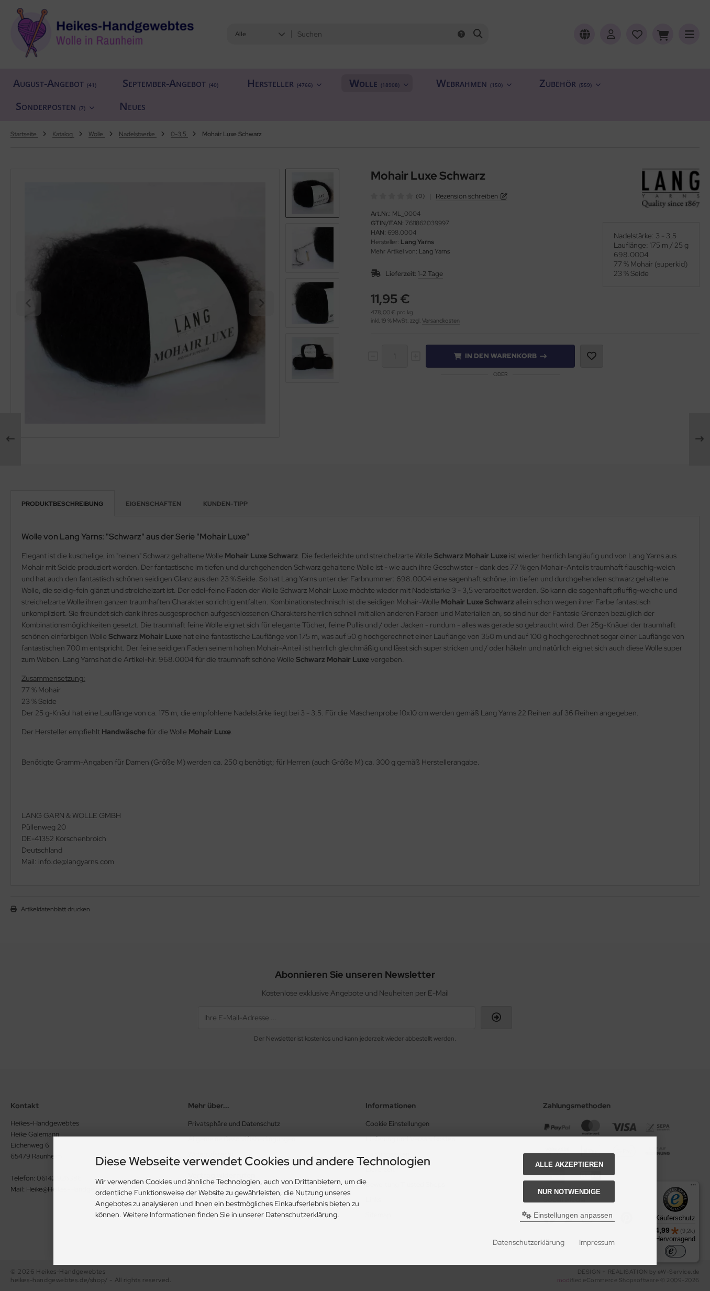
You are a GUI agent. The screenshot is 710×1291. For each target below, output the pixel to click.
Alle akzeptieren (569, 1164)
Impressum (597, 1242)
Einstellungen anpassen (572, 1215)
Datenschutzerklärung (528, 1242)
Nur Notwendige (569, 1192)
